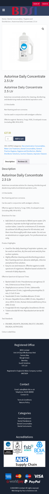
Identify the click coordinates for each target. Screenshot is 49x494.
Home (4, 19)
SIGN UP (36, 4)
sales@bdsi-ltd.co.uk (27, 389)
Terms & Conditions (24, 400)
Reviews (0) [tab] (22, 161)
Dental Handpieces (24, 421)
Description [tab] (10, 161)
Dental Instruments (25, 426)
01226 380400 (29, 392)
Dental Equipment (24, 418)
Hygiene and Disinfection (26, 151)
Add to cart (19, 139)
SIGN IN (45, 4)
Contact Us (24, 395)
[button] (43, 29)
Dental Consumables (14, 19)
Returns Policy (24, 402)
